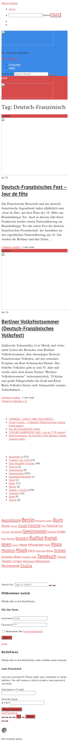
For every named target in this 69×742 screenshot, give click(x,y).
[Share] (6, 717)
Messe (12, 486)
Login (4, 77)
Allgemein (14, 456)
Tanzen (61, 557)
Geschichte (16, 531)
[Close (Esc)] (2, 717)
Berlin (28, 519)
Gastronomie (16, 470)
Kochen (11, 538)
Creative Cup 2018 (19, 460)
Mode (47, 545)
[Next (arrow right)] (6, 721)
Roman (49, 550)
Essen (22, 525)
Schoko (60, 550)
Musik (21, 550)
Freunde (5, 532)
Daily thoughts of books (22, 463)
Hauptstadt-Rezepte (20, 476)
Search (46, 15)
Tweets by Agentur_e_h (14, 401)
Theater (6, 561)
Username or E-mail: (12, 689)
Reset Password (11, 709)
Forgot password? (33, 631)
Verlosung (28, 561)
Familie (34, 525)
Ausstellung (11, 520)
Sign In (6, 637)
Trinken (17, 561)
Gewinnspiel (34, 531)
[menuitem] (38, 15)
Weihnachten (42, 561)
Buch (58, 520)
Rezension (40, 551)
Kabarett (51, 531)
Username (7, 618)
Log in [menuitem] (12, 9)
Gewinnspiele (16, 473)
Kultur (12, 24)
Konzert (22, 538)
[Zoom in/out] (14, 717)
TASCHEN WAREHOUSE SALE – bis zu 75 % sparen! (37, 432)
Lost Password (9, 713)
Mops (56, 544)
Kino (3, 538)
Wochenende (10, 566)
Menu (11, 77)
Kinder (61, 532)
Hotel (12, 480)
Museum (8, 550)
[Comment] (23, 717)
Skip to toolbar (9, 3)
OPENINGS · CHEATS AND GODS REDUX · (32, 419)
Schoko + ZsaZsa (18, 490)
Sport (33, 556)
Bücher (5, 526)
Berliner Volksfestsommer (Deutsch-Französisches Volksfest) (30, 328)
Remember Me (14, 631)
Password (7, 624)
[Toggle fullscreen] (10, 717)
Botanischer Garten (43, 520)
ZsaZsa (26, 565)
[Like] (18, 716)
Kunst (51, 537)
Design (14, 525)
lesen (6, 544)
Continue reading (10, 247)
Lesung (15, 545)
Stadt (12, 496)
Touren (13, 500)
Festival (13, 466)
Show (17, 556)
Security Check (9, 701)
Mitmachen (36, 544)
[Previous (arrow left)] (2, 721)
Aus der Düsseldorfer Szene (24, 429)
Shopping (14, 493)
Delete (30, 716)
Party (31, 551)
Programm (14, 21)
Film (60, 526)
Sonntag (26, 557)
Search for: (7, 74)
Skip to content (9, 58)
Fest (43, 526)
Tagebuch (46, 556)
